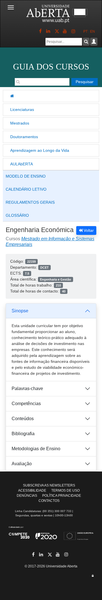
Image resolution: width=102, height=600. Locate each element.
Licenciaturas (22, 109)
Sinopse (20, 310)
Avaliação (22, 463)
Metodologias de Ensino (36, 448)
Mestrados (19, 123)
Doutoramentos (24, 136)
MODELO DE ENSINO (26, 176)
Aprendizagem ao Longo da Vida (39, 150)
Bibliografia (23, 433)
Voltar (88, 230)
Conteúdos (23, 418)
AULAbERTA (21, 164)
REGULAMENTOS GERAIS (30, 202)
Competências (26, 403)
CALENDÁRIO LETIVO (26, 189)
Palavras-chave (27, 388)
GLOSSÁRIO (17, 215)
